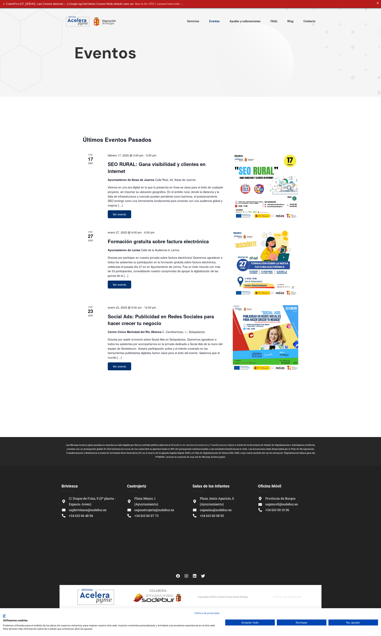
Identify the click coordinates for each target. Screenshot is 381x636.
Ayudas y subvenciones (245, 21)
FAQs (273, 21)
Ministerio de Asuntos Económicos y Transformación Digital (203, 444)
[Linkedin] (195, 576)
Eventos (214, 21)
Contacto (309, 21)
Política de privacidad (287, 597)
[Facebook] (178, 576)
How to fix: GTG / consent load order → (159, 3)
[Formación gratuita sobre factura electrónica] (265, 263)
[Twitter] (203, 576)
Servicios (193, 21)
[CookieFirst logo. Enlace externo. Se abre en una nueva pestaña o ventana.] (4, 616)
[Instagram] (186, 576)
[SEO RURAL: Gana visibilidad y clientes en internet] (265, 186)
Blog (290, 21)
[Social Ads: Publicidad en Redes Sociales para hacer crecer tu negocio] (265, 338)
